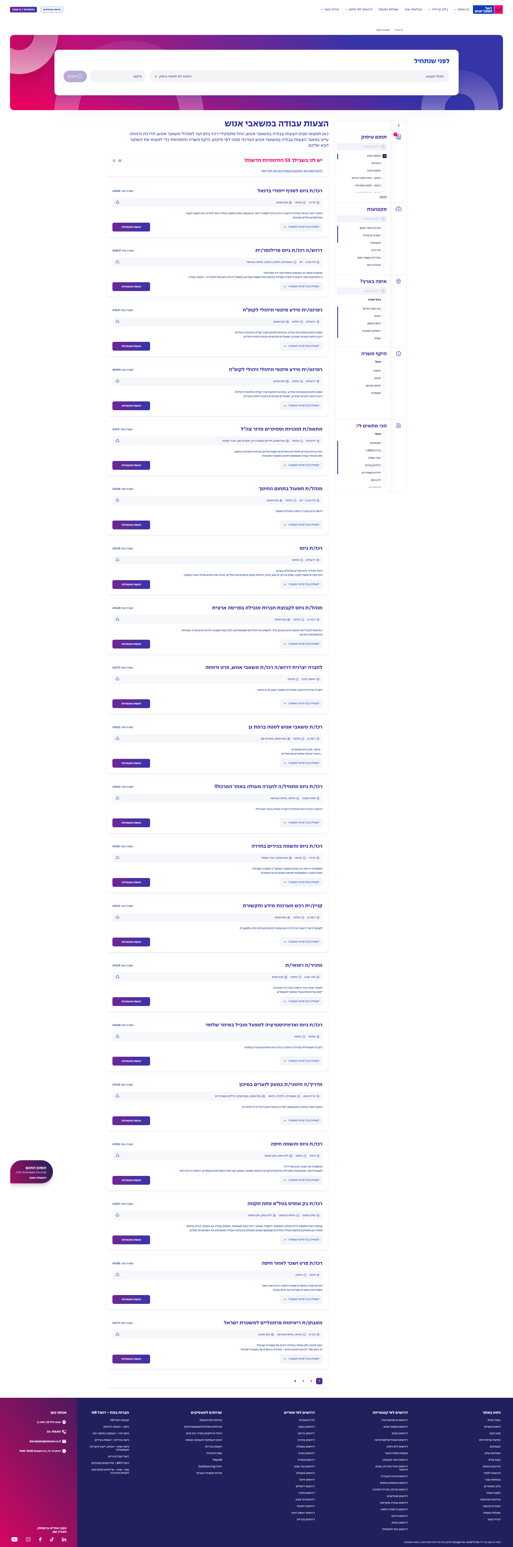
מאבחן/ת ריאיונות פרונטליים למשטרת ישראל (273, 1323)
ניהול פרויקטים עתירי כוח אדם (204, 1433)
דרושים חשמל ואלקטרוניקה (391, 1440)
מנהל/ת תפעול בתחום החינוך (290, 489)
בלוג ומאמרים (492, 1486)
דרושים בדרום (306, 1433)
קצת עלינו (494, 1460)
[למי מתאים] (399, 426)
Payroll (217, 1460)
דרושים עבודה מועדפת (394, 1502)
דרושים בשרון (306, 1453)
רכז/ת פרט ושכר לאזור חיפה (292, 1263)
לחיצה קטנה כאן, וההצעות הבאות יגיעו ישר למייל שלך (291, 171)
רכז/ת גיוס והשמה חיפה (296, 1144)
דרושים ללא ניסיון (397, 1446)
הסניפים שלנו (493, 1453)
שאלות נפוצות (388, 9)
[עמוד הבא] (295, 1381)
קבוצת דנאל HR (119, 1420)
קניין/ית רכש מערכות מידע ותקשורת (282, 906)
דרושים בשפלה (305, 1446)
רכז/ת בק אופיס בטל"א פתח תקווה (284, 1204)
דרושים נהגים (400, 1433)
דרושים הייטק (399, 1516)
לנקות (383, 197)
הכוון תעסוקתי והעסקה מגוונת (204, 1440)
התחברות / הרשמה (23, 9)
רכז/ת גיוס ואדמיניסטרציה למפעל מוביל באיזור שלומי (264, 1025)
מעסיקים (495, 1446)
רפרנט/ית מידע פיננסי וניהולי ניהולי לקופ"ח (275, 369)
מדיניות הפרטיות (490, 1499)
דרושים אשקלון (305, 1473)
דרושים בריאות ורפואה (394, 1509)
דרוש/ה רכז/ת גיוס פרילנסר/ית (288, 250)
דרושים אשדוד (306, 1460)
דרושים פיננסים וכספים (394, 1483)
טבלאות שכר (413, 9)
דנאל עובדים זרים (118, 1456)
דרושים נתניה (307, 1493)
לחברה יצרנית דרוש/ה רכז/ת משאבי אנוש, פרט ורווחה (263, 667)
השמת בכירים (213, 1446)
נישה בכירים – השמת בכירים (112, 1440)
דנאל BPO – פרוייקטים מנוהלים (110, 1463)
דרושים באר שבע (304, 1466)
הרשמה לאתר (492, 1473)
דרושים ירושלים (305, 1486)
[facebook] (40, 1539)
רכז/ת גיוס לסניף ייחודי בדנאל (290, 191)
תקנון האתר (493, 1493)
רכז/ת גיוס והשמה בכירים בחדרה (286, 846)
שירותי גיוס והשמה (210, 1420)
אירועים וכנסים (492, 1466)
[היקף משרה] (399, 353)
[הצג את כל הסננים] (399, 125)
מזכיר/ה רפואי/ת (303, 965)
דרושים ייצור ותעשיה (395, 1460)
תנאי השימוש (411, 1542)
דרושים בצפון (306, 1426)
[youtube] (14, 1539)
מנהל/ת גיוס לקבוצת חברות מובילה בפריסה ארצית (267, 608)
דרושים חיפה (307, 1479)
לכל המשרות (307, 1420)
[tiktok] (52, 1539)
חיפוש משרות (492, 1426)
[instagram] (28, 1539)
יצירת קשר (494, 1519)
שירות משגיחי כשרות (209, 1473)
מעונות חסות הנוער (396, 1453)
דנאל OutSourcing (210, 1466)
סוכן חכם (495, 1433)
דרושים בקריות (306, 1519)
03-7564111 (54, 1431)
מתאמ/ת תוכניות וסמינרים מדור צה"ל (281, 429)
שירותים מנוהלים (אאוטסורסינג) (203, 1426)
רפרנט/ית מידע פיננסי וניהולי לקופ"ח (282, 310)
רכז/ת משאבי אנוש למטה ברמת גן (285, 727)
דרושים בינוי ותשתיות (395, 1529)
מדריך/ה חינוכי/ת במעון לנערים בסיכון (280, 1084)
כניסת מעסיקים (52, 9)
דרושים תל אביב (305, 1499)
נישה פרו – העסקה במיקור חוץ (110, 1433)
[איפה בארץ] (399, 281)
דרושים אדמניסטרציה (395, 1420)
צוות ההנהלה (214, 1453)
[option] (362, 228)
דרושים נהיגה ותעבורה (394, 1476)
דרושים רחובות (306, 1506)
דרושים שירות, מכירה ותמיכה (390, 1489)
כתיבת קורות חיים (490, 1440)
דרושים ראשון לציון (303, 1512)
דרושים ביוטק (400, 1522)
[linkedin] (64, 1539)
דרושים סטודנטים (397, 1496)
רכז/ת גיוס (311, 548)
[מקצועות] (399, 209)
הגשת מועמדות (131, 227)
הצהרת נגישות (492, 1506)
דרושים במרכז (306, 1440)
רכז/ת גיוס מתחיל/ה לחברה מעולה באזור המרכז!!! (268, 787)
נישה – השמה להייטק (116, 1426)
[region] (362, 173)
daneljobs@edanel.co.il (45, 1441)
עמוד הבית (494, 1420)
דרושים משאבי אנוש (396, 1426)
